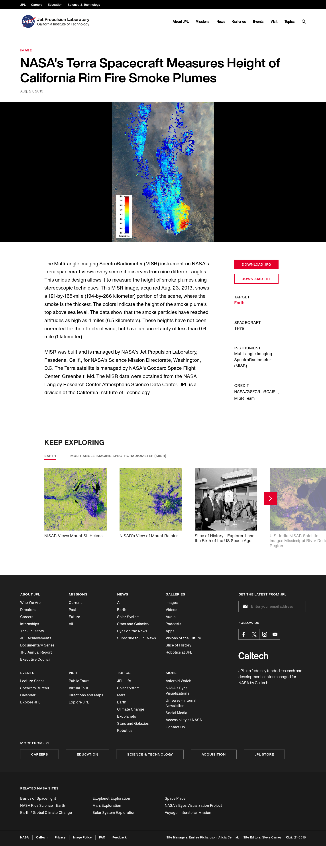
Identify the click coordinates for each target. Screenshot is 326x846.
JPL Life (124, 680)
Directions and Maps (86, 695)
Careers (26, 616)
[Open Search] (303, 21)
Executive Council (35, 659)
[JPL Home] (64, 21)
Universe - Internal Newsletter (181, 703)
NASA (24, 837)
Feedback (119, 837)
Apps (170, 631)
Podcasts (173, 624)
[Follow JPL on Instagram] (264, 634)
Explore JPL (30, 702)
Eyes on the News (132, 631)
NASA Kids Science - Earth (42, 805)
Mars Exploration (106, 805)
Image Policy (82, 837)
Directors (27, 609)
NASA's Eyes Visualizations (177, 690)
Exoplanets (126, 716)
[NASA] (28, 21)
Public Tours (79, 680)
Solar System (128, 616)
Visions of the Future (183, 638)
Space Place (175, 798)
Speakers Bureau (34, 688)
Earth (239, 303)
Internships (29, 624)
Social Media (176, 712)
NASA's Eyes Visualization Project (193, 805)
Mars (121, 695)
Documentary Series (37, 645)
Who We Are (30, 602)
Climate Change (130, 709)
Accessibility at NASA (184, 720)
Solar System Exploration (114, 812)
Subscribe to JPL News (136, 638)
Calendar (27, 695)
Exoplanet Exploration (111, 798)
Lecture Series (32, 680)
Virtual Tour (78, 688)
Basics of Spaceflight (38, 798)
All (71, 624)
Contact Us (175, 727)
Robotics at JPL (179, 652)
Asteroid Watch (178, 680)
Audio (171, 616)
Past (72, 609)
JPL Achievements (35, 638)
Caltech (41, 837)
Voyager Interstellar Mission (188, 812)
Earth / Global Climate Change (46, 812)
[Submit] (244, 606)
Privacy (60, 837)
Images (172, 602)
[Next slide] (270, 498)
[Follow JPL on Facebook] (243, 634)
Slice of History (178, 645)
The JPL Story (32, 631)
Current (75, 602)
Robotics (124, 730)
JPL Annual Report (36, 652)
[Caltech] (253, 655)
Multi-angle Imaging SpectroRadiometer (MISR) (118, 455)
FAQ (102, 837)
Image (26, 50)
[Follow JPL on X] (254, 634)
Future (74, 616)
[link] (163, 172)
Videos (171, 609)
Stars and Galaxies (133, 624)
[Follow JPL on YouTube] (275, 634)
